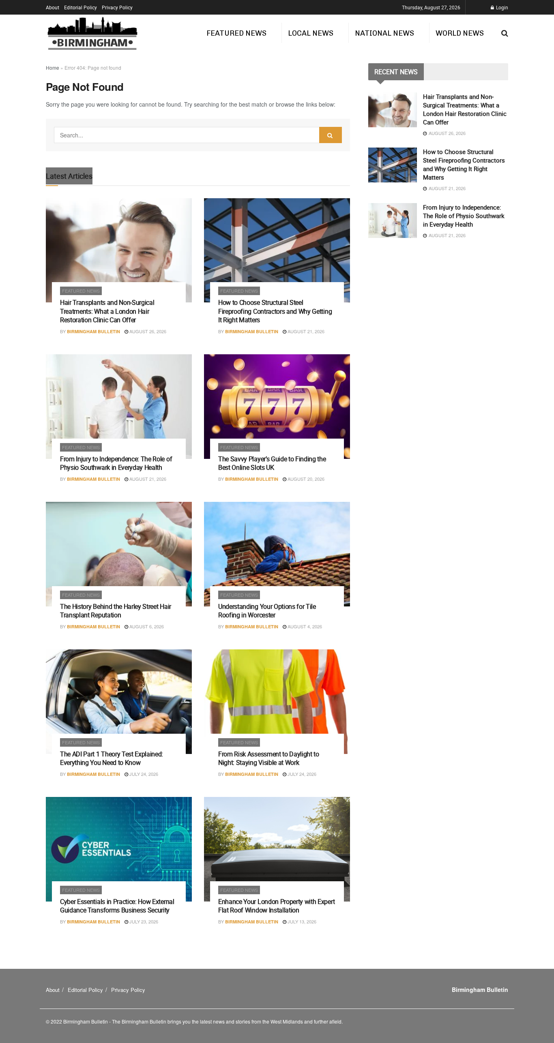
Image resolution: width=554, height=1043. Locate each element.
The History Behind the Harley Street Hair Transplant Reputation (115, 611)
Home (52, 67)
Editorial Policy (80, 7)
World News (460, 33)
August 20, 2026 (305, 478)
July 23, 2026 (143, 921)
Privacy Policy (117, 7)
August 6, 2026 (146, 626)
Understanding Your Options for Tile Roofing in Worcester (267, 611)
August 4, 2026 (304, 626)
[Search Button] (330, 135)
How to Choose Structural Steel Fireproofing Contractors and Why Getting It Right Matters (275, 311)
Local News (310, 33)
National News (384, 33)
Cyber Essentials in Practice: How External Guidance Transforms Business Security (117, 906)
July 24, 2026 (143, 774)
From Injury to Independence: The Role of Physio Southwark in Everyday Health (116, 463)
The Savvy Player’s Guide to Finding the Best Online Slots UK (272, 463)
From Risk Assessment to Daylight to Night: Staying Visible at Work (268, 758)
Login (501, 7)
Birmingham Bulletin (93, 331)
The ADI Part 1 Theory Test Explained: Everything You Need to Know (111, 758)
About (52, 7)
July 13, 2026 (301, 921)
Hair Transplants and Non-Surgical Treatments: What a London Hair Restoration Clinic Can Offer (107, 311)
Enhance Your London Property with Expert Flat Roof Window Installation (276, 906)
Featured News (236, 33)
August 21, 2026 (305, 331)
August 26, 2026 (147, 331)
